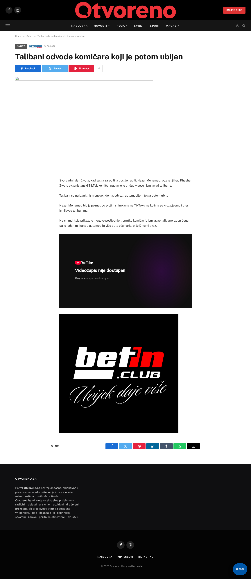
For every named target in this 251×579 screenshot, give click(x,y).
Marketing (146, 556)
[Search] (243, 26)
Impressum (125, 556)
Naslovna (79, 25)
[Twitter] (21, 196)
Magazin (173, 25)
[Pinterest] (21, 215)
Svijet (139, 25)
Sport (155, 25)
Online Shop (234, 10)
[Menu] (8, 26)
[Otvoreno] (125, 10)
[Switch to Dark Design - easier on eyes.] (237, 25)
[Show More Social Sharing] (99, 68)
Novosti (100, 25)
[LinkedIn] (21, 205)
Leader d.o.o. (143, 566)
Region (122, 25)
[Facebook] (21, 186)
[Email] (21, 224)
